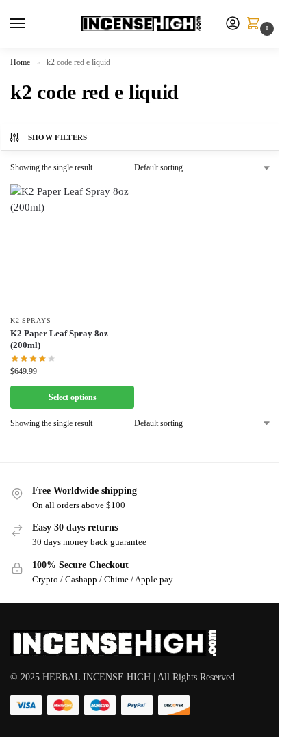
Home (20, 62)
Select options (73, 397)
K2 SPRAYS (30, 320)
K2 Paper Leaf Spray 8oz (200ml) (59, 339)
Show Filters (58, 137)
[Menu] (30, 24)
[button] (256, 24)
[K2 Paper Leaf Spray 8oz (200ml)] (72, 246)
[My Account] (233, 24)
